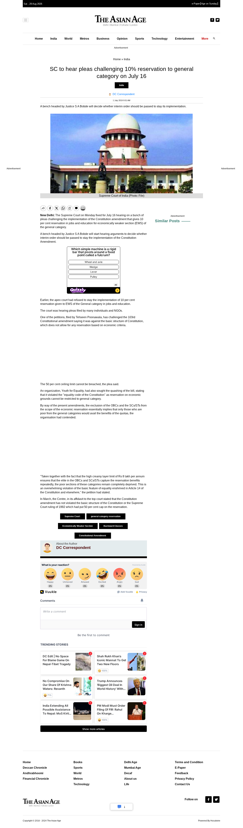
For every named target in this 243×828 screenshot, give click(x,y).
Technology (160, 38)
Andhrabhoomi (33, 773)
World (68, 38)
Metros (84, 38)
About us (130, 778)
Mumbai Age (132, 767)
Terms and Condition (189, 762)
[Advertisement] (93, 355)
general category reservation (106, 516)
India (53, 38)
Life (126, 784)
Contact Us (182, 784)
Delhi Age (130, 762)
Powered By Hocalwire (209, 820)
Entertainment (184, 38)
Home (39, 38)
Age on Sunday (209, 3)
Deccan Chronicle (35, 767)
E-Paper (180, 767)
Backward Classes (113, 526)
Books (77, 762)
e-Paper (196, 3)
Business (103, 38)
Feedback (181, 773)
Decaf (128, 773)
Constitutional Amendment (93, 535)
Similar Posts (167, 221)
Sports (139, 38)
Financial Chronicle (36, 778)
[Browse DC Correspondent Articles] (47, 547)
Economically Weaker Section (77, 526)
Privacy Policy (184, 778)
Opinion (122, 38)
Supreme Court (73, 516)
